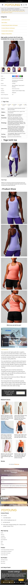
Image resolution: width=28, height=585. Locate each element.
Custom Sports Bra (4, 554)
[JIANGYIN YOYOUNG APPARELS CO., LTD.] (12, 5)
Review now (17, 464)
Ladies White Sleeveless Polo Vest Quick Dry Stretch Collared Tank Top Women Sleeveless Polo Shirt (20, 417)
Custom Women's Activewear (13, 8)
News (2, 541)
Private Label (3, 537)
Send (14, 502)
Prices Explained (4, 539)
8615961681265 (6, 522)
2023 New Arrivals (4, 559)
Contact (2, 544)
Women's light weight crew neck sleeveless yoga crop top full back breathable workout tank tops (20, 455)
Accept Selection (14, 579)
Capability (2, 536)
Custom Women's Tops (6, 10)
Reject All (7, 579)
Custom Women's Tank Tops (18, 10)
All (5, 8)
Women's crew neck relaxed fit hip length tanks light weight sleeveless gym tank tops (7, 455)
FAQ (1, 543)
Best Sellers (3, 561)
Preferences (17, 582)
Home (2, 8)
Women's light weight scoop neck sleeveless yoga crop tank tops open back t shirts (20, 436)
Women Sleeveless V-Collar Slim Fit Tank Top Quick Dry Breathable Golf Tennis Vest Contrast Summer (7, 417)
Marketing (23, 582)
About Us (2, 534)
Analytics (11, 582)
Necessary (6, 582)
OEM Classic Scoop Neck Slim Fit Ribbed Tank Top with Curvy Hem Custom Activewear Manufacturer (6, 436)
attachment (5, 498)
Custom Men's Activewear (5, 553)
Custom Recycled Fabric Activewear (7, 549)
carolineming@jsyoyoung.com (9, 520)
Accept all (21, 579)
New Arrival (3, 563)
